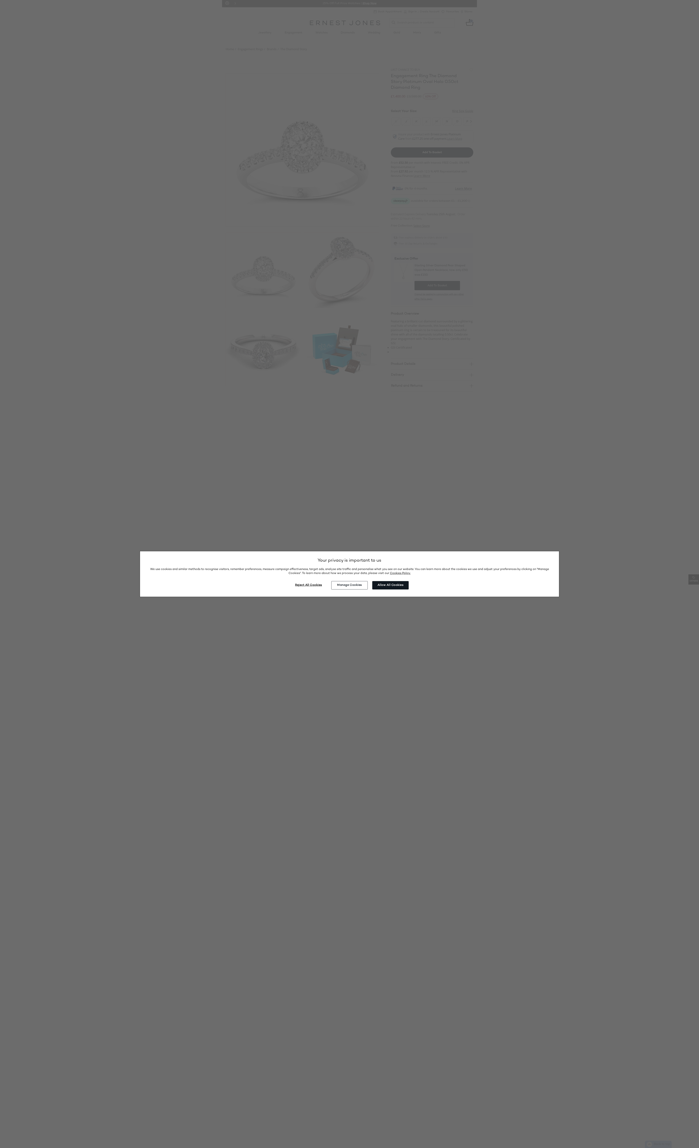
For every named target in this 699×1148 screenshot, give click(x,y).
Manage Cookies (349, 585)
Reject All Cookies (308, 585)
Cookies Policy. (400, 573)
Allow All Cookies (390, 585)
